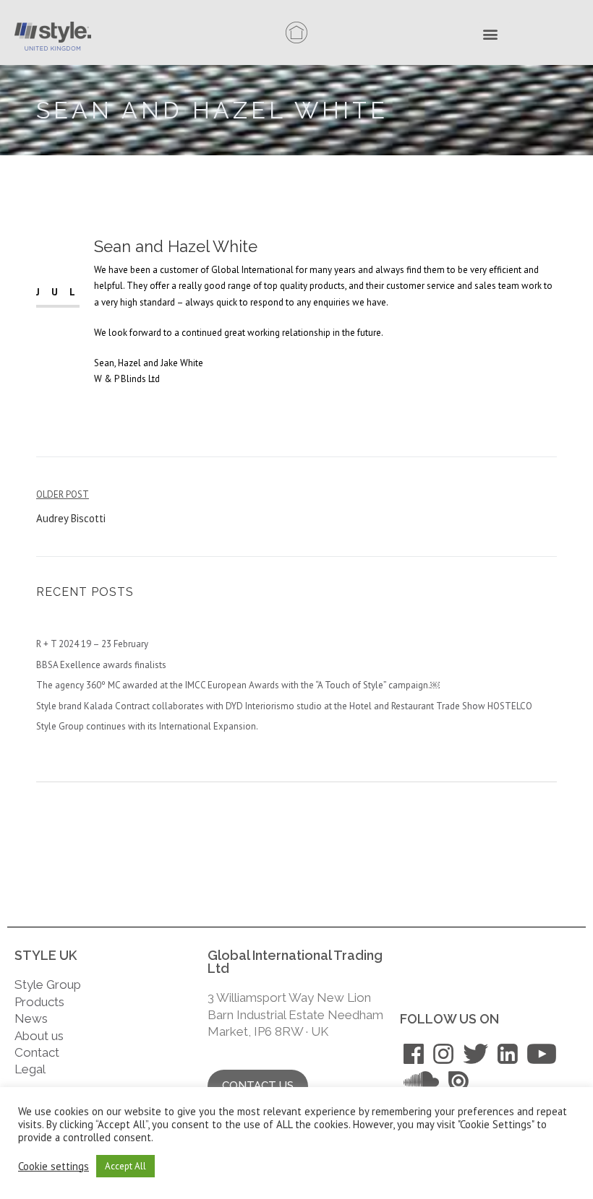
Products (39, 1002)
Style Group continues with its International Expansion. (147, 726)
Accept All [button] (125, 1166)
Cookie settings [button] (53, 1166)
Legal (31, 1069)
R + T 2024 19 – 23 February (92, 644)
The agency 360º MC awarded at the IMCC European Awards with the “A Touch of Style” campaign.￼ (238, 685)
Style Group (47, 984)
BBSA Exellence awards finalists (101, 665)
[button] (494, 35)
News (31, 1018)
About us (39, 1036)
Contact (36, 1052)
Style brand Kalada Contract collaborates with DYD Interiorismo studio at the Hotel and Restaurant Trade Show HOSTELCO (284, 706)
